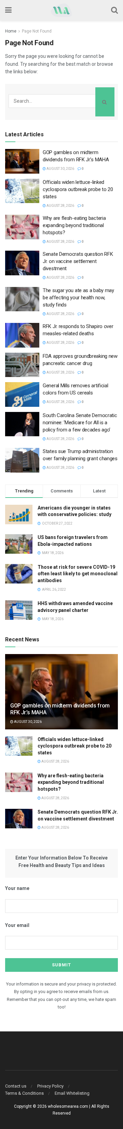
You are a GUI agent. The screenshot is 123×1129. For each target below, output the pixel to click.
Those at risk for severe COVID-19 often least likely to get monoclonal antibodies (78, 573)
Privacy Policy (50, 1086)
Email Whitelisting (72, 1093)
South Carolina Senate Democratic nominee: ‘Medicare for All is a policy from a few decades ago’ (80, 422)
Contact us (15, 1086)
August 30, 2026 (60, 169)
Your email (17, 925)
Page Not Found (37, 31)
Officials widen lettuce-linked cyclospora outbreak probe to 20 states (78, 189)
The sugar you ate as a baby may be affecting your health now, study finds (78, 297)
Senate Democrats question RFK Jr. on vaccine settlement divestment (78, 261)
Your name (17, 888)
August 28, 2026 (60, 206)
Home (10, 31)
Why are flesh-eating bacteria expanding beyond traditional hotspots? (74, 225)
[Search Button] (104, 101)
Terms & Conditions (24, 1093)
